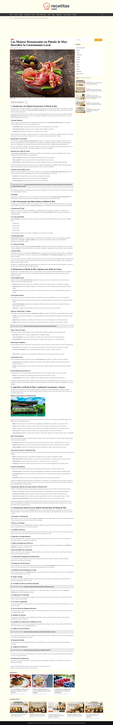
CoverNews (76, 723)
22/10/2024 (23, 47)
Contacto (74, 14)
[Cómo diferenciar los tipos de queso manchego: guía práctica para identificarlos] (80, 111)
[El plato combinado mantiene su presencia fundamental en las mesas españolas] (42, 680)
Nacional (78, 57)
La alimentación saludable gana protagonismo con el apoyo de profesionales (63, 690)
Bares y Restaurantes (41, 14)
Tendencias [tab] (88, 77)
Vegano (53, 14)
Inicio (11, 14)
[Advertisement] (56, 28)
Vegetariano (59, 14)
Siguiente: (24, 668)
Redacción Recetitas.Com (16, 47)
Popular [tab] (83, 77)
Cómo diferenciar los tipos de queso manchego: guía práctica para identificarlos (93, 110)
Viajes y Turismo (67, 14)
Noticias (16, 14)
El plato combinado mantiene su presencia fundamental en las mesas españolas (42, 690)
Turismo (78, 66)
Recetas (33, 14)
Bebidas (21, 14)
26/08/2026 (60, 718)
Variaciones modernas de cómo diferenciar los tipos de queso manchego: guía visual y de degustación (94, 97)
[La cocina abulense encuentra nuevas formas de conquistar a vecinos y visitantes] (20, 680)
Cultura (78, 52)
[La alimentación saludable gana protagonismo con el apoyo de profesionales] (64, 680)
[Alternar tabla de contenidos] (25, 102)
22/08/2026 (97, 718)
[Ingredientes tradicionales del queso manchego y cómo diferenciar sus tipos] (80, 104)
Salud (49, 14)
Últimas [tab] (78, 77)
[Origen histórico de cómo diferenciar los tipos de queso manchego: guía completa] (80, 91)
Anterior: (31, 666)
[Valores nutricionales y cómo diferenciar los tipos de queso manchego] (80, 84)
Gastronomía (27, 14)
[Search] (102, 15)
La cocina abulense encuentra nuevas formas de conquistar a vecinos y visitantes (20, 690)
